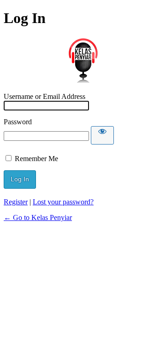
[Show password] (102, 135)
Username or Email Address (44, 96)
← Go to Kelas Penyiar (38, 217)
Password (18, 122)
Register (16, 202)
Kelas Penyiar (83, 60)
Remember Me (36, 158)
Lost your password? (63, 202)
